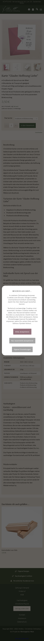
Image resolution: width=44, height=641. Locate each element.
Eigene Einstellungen (22, 349)
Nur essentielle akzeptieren (22, 341)
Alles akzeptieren (22, 332)
